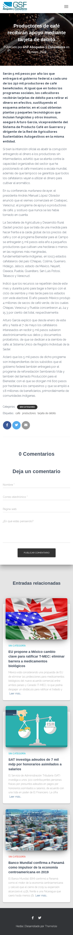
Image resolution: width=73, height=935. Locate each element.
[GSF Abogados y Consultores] (16, 6)
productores (29, 413)
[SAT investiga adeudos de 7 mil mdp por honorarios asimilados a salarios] (36, 726)
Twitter (39, 918)
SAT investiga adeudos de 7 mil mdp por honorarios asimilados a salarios (35, 764)
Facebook (33, 918)
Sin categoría (27, 407)
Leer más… (15, 693)
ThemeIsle (51, 926)
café (18, 413)
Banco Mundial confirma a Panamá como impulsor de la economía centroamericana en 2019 (36, 867)
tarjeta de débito (47, 413)
